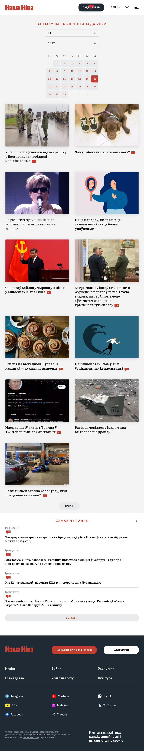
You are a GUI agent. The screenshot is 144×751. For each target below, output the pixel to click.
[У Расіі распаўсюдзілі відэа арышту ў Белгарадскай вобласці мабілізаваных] (37, 133)
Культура (105, 678)
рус (127, 7)
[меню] (137, 7)
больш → (72, 617)
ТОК (14, 705)
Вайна (56, 668)
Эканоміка (106, 668)
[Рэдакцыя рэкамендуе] (137, 521)
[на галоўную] (19, 7)
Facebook (17, 714)
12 (8, 577)
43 (8, 554)
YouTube (63, 696)
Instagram (63, 705)
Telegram (17, 696)
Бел (113, 7)
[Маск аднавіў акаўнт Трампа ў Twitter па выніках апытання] (37, 406)
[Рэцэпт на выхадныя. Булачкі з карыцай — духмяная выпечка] (37, 343)
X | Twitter (109, 705)
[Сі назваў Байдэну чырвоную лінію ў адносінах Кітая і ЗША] (37, 273)
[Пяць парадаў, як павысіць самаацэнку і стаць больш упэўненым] (107, 201)
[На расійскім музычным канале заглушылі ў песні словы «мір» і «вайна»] (37, 201)
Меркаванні (12, 527)
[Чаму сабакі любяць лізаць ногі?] (107, 133)
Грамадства (12, 550)
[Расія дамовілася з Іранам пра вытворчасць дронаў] (107, 406)
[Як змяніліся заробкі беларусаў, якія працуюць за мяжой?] (37, 470)
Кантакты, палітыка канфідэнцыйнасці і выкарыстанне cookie (106, 736)
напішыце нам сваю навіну (74, 650)
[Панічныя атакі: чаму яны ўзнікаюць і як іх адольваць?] (107, 343)
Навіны (10, 668)
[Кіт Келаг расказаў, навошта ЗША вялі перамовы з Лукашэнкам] (72, 583)
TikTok (107, 696)
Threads (62, 714)
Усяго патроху (63, 678)
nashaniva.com (30, 737)
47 (8, 532)
